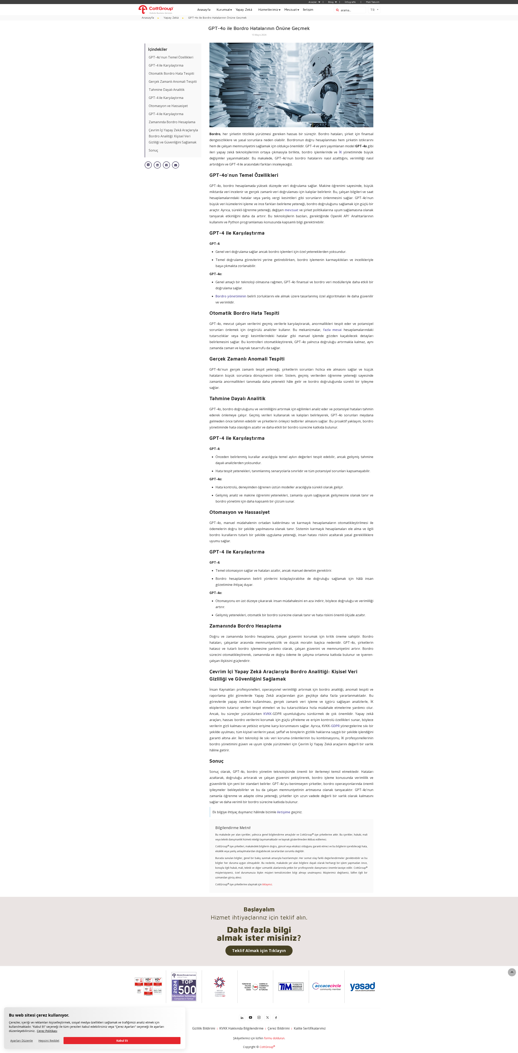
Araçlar (313, 2)
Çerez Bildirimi (279, 1028)
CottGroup (267, 1047)
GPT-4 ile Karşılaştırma (166, 65)
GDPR (335, 726)
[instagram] (259, 1018)
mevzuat (291, 210)
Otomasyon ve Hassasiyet (168, 106)
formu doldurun (274, 1038)
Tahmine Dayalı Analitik (167, 89)
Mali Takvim (372, 2)
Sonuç (153, 150)
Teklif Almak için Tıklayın (259, 950)
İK (340, 152)
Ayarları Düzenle (21, 1040)
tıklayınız (267, 884)
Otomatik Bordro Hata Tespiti (171, 73)
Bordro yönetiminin (230, 296)
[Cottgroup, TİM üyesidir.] (291, 986)
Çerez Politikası (47, 1031)
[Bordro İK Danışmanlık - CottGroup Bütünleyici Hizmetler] (156, 9)
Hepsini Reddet (48, 1040)
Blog (330, 2)
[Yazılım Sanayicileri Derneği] (362, 986)
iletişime (283, 812)
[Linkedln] (242, 1018)
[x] (267, 1018)
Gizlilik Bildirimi (203, 1028)
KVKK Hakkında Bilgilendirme (241, 1028)
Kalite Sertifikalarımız (310, 1028)
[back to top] (512, 972)
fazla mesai (332, 330)
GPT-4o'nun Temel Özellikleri (171, 57)
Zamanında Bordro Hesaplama (172, 122)
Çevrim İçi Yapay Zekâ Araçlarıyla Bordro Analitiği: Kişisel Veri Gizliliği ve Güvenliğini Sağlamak (173, 136)
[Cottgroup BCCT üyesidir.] (219, 986)
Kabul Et (122, 1040)
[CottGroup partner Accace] (326, 986)
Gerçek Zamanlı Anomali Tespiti (173, 81)
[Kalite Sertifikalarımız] (148, 986)
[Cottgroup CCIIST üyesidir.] (255, 986)
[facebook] (276, 1018)
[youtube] (250, 1018)
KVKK (267, 714)
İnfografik (350, 2)
